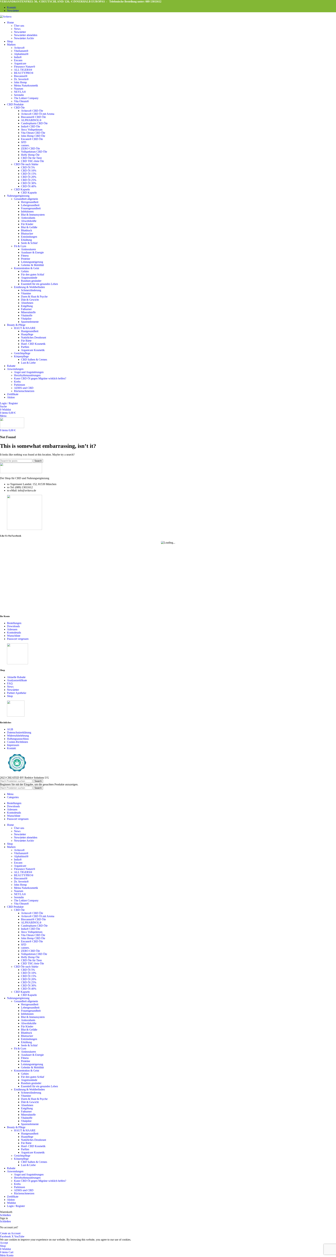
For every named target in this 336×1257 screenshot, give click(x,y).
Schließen (5, 1215)
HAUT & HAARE (25, 328)
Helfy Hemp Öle (30, 154)
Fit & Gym (20, 246)
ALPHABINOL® (31, 120)
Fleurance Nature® (24, 66)
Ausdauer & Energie (32, 252)
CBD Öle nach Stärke (26, 164)
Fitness (25, 255)
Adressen (12, 629)
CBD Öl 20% (28, 176)
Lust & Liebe (28, 362)
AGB (10, 729)
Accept (4, 1242)
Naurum (18, 88)
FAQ (10, 683)
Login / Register (16, 1206)
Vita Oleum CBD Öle (33, 132)
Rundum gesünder (31, 280)
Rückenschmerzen (24, 391)
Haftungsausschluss (18, 738)
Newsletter (20, 31)
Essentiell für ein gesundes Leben (39, 283)
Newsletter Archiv (24, 38)
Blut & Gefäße (29, 227)
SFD (23, 142)
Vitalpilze (26, 318)
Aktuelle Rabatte (16, 677)
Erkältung (26, 239)
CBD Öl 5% (28, 167)
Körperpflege (21, 356)
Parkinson (19, 384)
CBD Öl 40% (28, 186)
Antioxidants (28, 217)
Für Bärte (26, 340)
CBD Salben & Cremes (34, 359)
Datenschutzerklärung (19, 732)
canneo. (25, 145)
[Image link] (21, 472)
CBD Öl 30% (28, 183)
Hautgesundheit (29, 331)
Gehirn (25, 271)
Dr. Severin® (21, 79)
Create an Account (10, 1233)
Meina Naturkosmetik (26, 85)
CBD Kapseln (22, 189)
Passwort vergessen (18, 638)
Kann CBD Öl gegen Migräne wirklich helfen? (40, 378)
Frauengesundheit (31, 208)
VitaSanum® (21, 50)
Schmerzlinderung (31, 290)
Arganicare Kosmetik (33, 350)
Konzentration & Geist (26, 268)
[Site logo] (5, 16)
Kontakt (11, 748)
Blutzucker (27, 233)
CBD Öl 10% (28, 170)
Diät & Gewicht (30, 299)
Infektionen (27, 211)
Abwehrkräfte (28, 220)
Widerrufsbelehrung (18, 735)
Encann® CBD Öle (32, 139)
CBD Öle (19, 107)
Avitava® (19, 47)
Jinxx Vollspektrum (31, 129)
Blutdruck (26, 230)
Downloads (13, 626)
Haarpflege (27, 334)
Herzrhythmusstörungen (27, 375)
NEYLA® (20, 91)
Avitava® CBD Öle (32, 110)
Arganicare (20, 63)
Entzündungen (29, 236)
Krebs (17, 381)
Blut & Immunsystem (33, 214)
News (17, 28)
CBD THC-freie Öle (32, 161)
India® (18, 57)
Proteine (25, 258)
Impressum (13, 745)
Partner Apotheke (16, 692)
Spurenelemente (30, 321)
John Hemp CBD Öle (33, 135)
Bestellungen (14, 623)
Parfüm (25, 346)
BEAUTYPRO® (23, 72)
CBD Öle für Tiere (31, 157)
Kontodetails (14, 632)
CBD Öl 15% (28, 173)
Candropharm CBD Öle (34, 123)
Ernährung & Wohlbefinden (29, 287)
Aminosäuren (28, 249)
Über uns (19, 25)
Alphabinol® (21, 53)
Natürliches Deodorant (33, 337)
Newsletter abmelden (25, 35)
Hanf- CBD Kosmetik (33, 343)
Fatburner (26, 309)
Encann (18, 60)
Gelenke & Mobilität (32, 265)
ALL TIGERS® (23, 69)
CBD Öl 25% (28, 179)
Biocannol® (20, 76)
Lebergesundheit (30, 205)
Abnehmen (27, 302)
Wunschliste (13, 635)
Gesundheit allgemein (26, 198)
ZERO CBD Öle (30, 148)
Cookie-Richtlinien (17, 741)
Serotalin (19, 94)
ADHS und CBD (23, 387)
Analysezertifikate (17, 680)
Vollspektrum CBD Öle (34, 151)
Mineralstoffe (28, 312)
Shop (10, 696)
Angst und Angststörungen (29, 372)
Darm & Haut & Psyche (34, 296)
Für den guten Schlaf (32, 274)
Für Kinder (27, 224)
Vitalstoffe (26, 315)
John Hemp (20, 82)
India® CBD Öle (30, 126)
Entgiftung (27, 305)
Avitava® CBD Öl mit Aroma (37, 113)
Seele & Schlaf (29, 242)
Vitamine (26, 293)
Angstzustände (29, 277)
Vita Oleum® (21, 101)
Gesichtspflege (22, 353)
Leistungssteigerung (32, 261)
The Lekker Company (26, 98)
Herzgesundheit (29, 202)
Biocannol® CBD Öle (33, 116)
